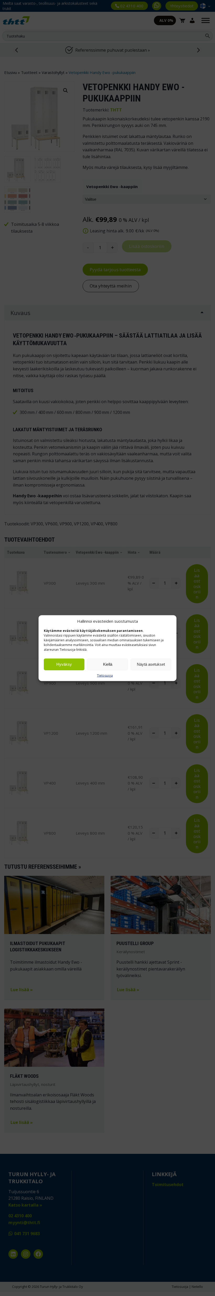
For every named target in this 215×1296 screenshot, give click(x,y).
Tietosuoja (105, 675)
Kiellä (107, 664)
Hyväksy (64, 664)
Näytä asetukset (151, 664)
